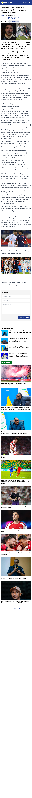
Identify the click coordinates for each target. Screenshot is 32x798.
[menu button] (29, 2)
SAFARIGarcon (15, 21)
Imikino (2, 15)
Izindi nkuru (15, 608)
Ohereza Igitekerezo (24, 317)
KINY (26, 2)
